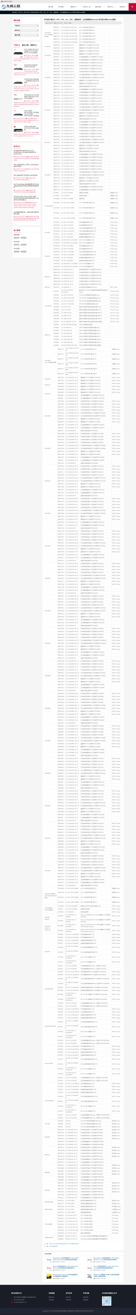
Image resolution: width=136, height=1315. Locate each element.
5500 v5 (17, 206)
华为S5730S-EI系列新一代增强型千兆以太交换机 (31, 80)
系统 (27, 179)
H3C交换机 (27, 57)
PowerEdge (23, 192)
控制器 (30, 192)
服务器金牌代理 (26, 220)
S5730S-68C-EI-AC (22, 88)
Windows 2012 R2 (20, 158)
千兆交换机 (21, 90)
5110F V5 (17, 204)
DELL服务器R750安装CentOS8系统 (25, 175)
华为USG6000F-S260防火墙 (31, 73)
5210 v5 (22, 204)
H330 (24, 170)
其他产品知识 (31, 169)
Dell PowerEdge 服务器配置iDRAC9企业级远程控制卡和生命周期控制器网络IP (26, 185)
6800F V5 (26, 207)
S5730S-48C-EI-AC (25, 87)
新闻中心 (33, 45)
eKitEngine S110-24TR (26, 102)
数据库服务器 (30, 218)
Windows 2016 (29, 158)
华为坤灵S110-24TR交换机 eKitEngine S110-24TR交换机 (31, 96)
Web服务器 (17, 218)
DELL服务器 (20, 170)
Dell (19, 179)
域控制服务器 (23, 218)
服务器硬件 (19, 220)
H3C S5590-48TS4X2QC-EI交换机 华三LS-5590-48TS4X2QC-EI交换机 (31, 113)
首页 (15, 12)
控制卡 (27, 192)
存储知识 (30, 202)
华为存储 (31, 207)
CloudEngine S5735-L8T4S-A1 (28, 134)
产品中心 (20, 12)
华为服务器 (35, 158)
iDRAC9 (18, 192)
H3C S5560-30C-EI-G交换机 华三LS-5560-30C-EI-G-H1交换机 (31, 51)
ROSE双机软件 (53, 1246)
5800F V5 (17, 207)
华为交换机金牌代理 (22, 104)
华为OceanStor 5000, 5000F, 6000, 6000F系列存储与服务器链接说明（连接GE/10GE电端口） (26, 198)
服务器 (24, 179)
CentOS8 (16, 179)
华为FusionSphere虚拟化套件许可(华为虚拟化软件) (64, 1243)
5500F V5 (21, 206)
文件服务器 (36, 218)
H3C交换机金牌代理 (23, 59)
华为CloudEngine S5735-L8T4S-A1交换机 (31, 128)
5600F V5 (30, 206)
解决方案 (25, 45)
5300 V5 (31, 204)
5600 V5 (26, 206)
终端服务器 (33, 220)
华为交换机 (26, 90)
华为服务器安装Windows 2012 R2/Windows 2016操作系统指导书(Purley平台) (25, 152)
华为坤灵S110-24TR (32, 104)
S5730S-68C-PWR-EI (32, 88)
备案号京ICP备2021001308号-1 (84, 1311)
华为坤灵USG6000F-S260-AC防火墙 (31, 66)
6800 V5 (22, 207)
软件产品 (26, 12)
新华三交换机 (17, 60)
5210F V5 (26, 204)
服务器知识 (30, 156)
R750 (21, 179)
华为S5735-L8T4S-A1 (27, 136)
